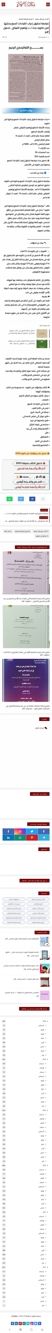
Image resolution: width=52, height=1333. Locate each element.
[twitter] (32, 831)
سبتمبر (42, 1072)
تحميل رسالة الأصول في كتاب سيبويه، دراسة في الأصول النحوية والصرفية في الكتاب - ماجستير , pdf (21, 331)
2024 (44, 1110)
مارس (42, 1046)
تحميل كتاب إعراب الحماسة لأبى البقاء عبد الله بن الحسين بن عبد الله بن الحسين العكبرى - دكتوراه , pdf (26, 599)
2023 (44, 1165)
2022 (44, 1212)
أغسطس (41, 1025)
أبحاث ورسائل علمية (41, 19)
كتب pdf (7, 531)
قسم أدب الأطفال (14, 903)
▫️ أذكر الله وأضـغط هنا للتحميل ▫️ (31, 468)
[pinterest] (32, 838)
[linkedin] (8, 838)
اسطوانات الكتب (14, 899)
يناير (43, 1055)
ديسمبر (41, 1063)
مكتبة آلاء (14, 1316)
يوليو (42, 1029)
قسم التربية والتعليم (14, 913)
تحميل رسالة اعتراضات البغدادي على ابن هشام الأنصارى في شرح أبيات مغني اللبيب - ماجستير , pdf (28, 707)
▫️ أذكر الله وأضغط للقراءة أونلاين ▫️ (30, 487)
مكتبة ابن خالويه (41, 536)
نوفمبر (42, 1067)
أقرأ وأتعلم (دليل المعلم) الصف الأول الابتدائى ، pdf (22, 938)
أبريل (42, 1042)
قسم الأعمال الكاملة (14, 908)
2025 (44, 1059)
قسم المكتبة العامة (25, 19)
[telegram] (44, 838)
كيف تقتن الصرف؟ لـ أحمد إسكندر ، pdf (26, 979)
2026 (44, 1021)
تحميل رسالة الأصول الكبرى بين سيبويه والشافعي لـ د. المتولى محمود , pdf (21, 342)
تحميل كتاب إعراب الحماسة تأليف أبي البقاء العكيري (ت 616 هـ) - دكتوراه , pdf (26, 653)
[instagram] (20, 831)
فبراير (42, 1050)
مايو (42, 1038)
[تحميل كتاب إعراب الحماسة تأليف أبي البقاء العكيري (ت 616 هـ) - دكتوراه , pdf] (26, 626)
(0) (3, 37)
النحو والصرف (38, 903)
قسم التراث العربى (38, 913)
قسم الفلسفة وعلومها (14, 917)
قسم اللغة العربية (38, 922)
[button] (32, 499)
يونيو (42, 1033)
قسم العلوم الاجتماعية (38, 917)
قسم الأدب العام (38, 908)
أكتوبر (42, 1122)
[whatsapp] (20, 838)
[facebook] (44, 831)
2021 (44, 1267)
